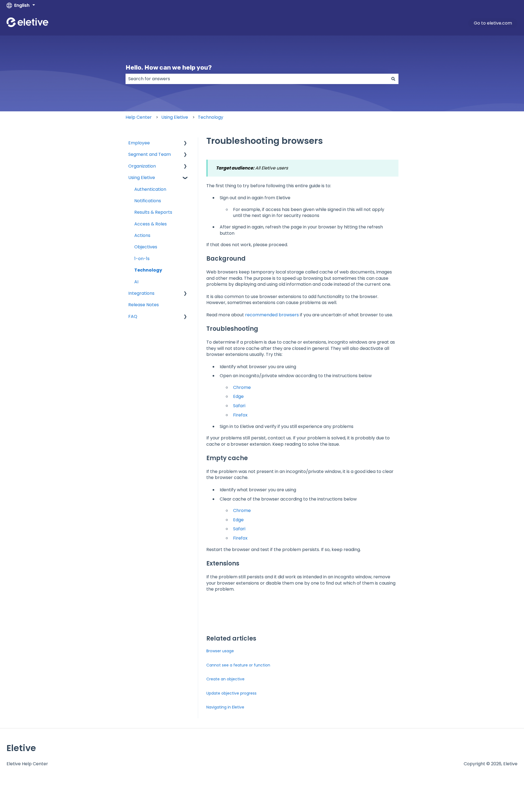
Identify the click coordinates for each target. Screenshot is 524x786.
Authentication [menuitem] (150, 189)
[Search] (393, 79)
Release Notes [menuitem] (143, 305)
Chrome (242, 387)
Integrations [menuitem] (141, 293)
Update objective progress (231, 693)
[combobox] (257, 79)
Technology (210, 117)
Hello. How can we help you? (169, 67)
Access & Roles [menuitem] (150, 224)
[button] (185, 143)
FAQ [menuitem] (132, 316)
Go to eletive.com (493, 23)
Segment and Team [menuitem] (149, 154)
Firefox (240, 415)
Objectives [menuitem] (145, 247)
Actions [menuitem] (142, 235)
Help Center (139, 117)
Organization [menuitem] (142, 166)
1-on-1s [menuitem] (142, 258)
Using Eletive (174, 117)
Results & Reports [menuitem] (153, 212)
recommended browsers (272, 315)
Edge (238, 396)
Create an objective (225, 679)
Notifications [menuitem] (147, 201)
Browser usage (220, 651)
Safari (239, 406)
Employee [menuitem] (139, 143)
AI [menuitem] (136, 282)
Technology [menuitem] (148, 270)
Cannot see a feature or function (238, 665)
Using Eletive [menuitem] (141, 177)
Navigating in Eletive (225, 707)
